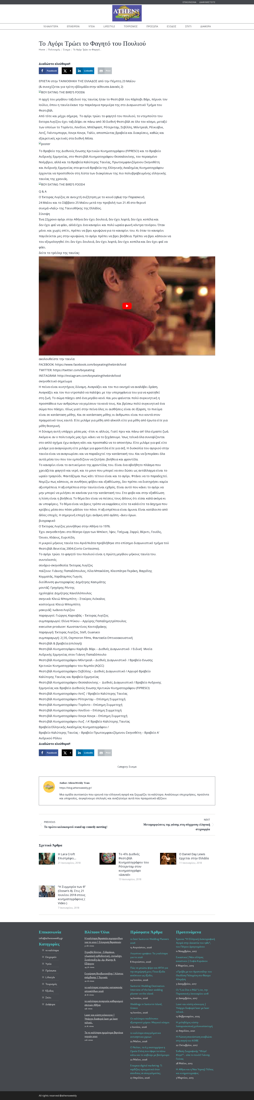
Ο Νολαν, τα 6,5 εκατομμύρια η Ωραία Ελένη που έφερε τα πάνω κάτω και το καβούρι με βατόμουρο (149, 1051)
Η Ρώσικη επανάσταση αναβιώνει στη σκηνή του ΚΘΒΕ (194, 1038)
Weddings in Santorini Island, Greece (146, 1006)
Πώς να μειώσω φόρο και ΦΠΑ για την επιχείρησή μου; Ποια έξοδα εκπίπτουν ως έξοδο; (149, 971)
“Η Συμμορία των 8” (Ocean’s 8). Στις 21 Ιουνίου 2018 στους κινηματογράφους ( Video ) (72, 895)
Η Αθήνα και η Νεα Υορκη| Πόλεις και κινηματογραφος (194, 1071)
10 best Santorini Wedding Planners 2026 (149, 940)
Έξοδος (49, 990)
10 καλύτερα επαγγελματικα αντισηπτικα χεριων (145, 1034)
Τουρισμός (51, 984)
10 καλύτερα (52, 950)
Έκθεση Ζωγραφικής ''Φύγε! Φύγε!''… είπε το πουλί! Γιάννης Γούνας (193, 1054)
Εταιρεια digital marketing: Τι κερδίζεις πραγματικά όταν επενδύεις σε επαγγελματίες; (146, 1069)
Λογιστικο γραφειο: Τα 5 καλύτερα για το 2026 (149, 955)
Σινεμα (132, 766)
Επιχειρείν (50, 957)
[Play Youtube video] (127, 305)
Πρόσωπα (50, 970)
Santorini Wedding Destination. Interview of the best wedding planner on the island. (147, 989)
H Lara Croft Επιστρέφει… (67, 856)
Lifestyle (50, 977)
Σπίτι (48, 997)
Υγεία (48, 963)
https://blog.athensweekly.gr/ (75, 787)
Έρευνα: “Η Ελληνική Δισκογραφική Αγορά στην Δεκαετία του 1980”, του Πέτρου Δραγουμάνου (195, 942)
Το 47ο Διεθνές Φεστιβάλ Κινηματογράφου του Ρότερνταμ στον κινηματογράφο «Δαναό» (134, 864)
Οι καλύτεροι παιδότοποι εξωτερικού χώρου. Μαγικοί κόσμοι (149, 1020)
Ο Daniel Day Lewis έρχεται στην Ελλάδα (194, 856)
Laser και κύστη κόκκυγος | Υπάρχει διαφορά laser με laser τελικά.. (101, 1018)
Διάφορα (50, 1004)
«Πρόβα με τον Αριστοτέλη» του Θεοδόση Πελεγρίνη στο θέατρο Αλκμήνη (194, 975)
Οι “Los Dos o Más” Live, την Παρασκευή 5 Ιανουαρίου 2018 (192, 991)
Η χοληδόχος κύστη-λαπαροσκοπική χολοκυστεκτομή (194, 1024)
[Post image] (47, 859)
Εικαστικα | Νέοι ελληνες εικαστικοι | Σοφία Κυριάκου (192, 959)
